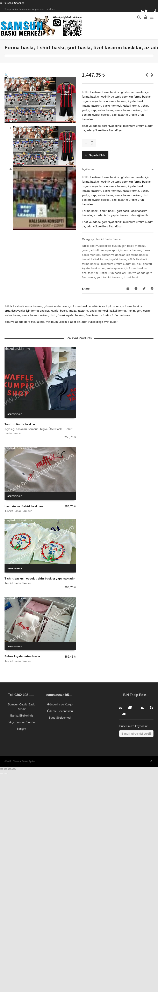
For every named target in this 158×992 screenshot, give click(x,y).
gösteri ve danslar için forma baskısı (125, 254)
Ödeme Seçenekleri (60, 711)
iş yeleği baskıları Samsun (21, 429)
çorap (85, 250)
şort (99, 277)
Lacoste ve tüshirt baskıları (24, 506)
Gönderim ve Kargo (60, 704)
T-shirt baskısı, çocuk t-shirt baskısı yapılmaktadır (40, 578)
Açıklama (88, 169)
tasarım (117, 277)
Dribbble (153, 9)
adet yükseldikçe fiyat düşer (107, 245)
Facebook (147, 9)
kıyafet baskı (117, 259)
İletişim (21, 728)
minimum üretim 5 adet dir (118, 263)
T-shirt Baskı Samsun (109, 239)
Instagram (122, 705)
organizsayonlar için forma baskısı (124, 268)
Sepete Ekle (97, 155)
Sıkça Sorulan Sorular (21, 722)
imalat (86, 259)
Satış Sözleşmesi (60, 717)
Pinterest (149, 705)
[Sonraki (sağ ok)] (5, 773)
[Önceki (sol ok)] (1, 773)
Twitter (141, 9)
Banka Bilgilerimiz (21, 715)
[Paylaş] (5, 769)
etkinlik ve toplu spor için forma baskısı (116, 250)
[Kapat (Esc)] (1, 769)
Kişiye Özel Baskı (51, 429)
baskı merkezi (136, 245)
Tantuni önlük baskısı (20, 424)
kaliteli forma (99, 259)
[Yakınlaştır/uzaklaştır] (14, 769)
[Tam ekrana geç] (10, 769)
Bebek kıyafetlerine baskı (22, 656)
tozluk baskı (131, 277)
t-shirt (107, 277)
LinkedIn (122, 712)
